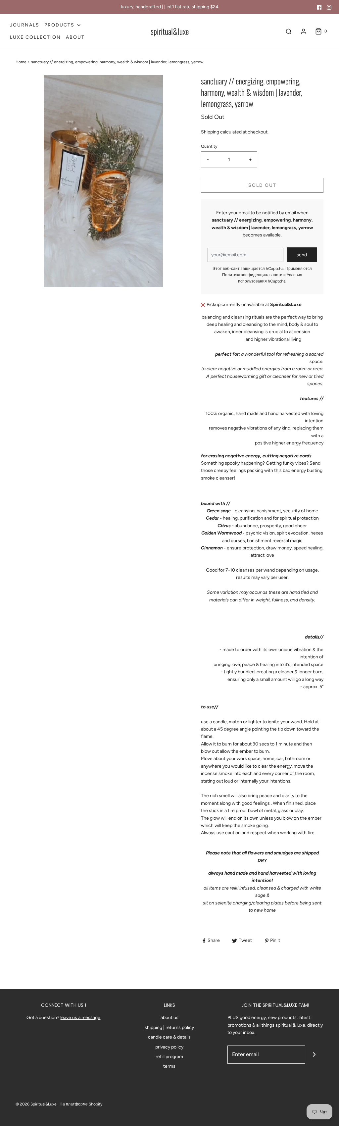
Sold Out (262, 185)
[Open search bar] (289, 31)
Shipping (210, 132)
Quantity (209, 146)
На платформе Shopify (81, 1104)
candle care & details (169, 1037)
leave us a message (80, 1017)
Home (21, 62)
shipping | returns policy (169, 1027)
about (75, 37)
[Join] (314, 1055)
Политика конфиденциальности (252, 275)
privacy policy (169, 1047)
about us (169, 1017)
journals (24, 25)
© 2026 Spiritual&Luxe (36, 1104)
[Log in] (304, 31)
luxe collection (35, 37)
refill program (169, 1056)
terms (169, 1066)
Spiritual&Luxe (170, 31)
